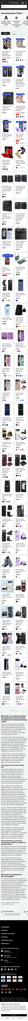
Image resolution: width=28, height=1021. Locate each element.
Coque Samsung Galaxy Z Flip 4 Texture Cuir (20, 496)
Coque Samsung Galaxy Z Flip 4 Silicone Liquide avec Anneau (20, 320)
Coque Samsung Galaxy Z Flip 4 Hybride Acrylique (6, 698)
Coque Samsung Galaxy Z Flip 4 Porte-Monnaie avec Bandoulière (7, 545)
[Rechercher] (3, 6)
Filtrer (5, 33)
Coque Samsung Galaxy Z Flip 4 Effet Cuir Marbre (20, 444)
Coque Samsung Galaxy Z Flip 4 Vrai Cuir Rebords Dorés (7, 419)
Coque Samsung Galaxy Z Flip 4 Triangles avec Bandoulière (6, 470)
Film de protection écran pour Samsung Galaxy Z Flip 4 (7, 135)
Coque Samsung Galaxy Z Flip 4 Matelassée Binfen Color (6, 648)
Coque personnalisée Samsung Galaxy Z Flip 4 (6, 269)
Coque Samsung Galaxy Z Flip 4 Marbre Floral (20, 370)
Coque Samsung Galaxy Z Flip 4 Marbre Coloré (6, 370)
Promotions (5, 927)
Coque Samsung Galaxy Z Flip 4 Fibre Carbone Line (20, 648)
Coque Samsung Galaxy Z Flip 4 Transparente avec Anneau (20, 674)
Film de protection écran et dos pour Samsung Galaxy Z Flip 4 (6, 81)
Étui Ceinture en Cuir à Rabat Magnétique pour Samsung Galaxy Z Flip (20, 188)
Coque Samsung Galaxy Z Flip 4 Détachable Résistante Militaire (6, 53)
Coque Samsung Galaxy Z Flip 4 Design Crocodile (20, 419)
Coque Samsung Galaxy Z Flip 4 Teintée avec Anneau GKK (20, 622)
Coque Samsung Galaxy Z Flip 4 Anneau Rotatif (20, 135)
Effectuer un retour (8, 933)
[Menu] (5, 3)
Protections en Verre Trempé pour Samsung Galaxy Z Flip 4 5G (7, 108)
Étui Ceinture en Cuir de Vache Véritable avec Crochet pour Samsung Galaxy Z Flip (7, 189)
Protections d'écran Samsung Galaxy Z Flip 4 (16, 24)
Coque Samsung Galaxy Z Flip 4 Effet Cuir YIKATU (7, 520)
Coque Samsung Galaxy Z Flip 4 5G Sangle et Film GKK (20, 596)
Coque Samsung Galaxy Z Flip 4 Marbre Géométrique (21, 345)
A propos (4, 937)
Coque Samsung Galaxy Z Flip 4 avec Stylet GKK (20, 571)
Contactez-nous (7, 940)
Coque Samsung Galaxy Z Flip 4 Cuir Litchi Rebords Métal (20, 162)
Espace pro (5, 943)
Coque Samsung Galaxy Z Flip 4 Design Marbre (6, 394)
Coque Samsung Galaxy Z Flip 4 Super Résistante (6, 295)
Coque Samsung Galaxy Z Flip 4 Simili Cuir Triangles (20, 470)
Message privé (8, 962)
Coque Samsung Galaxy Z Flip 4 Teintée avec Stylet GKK (6, 596)
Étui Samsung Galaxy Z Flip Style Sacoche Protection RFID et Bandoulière (20, 108)
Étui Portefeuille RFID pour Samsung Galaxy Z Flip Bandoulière (21, 53)
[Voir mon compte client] (22, 3)
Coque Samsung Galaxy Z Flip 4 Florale (20, 394)
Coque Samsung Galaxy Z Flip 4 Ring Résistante (20, 520)
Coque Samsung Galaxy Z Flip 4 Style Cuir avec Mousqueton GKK (7, 444)
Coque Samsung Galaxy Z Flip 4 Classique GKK (6, 571)
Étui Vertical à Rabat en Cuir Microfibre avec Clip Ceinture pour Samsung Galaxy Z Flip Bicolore (20, 217)
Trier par (13, 31)
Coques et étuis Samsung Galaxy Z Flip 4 (6, 23)
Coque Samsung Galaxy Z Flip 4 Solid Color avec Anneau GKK (20, 545)
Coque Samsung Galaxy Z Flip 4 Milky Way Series (20, 295)
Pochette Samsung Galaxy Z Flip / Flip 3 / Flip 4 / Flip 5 (20, 269)
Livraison (4, 930)
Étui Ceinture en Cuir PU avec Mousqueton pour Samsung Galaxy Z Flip (7, 216)
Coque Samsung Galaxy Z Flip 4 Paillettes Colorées (20, 698)
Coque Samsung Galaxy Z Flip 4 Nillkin (7, 318)
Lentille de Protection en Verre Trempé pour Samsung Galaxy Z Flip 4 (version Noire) (21, 244)
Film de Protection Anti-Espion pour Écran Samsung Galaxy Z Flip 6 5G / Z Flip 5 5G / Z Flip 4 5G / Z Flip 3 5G (20, 82)
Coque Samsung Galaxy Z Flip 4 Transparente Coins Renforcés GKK (7, 622)
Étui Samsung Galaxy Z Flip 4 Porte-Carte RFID (7, 496)
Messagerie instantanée (10, 957)
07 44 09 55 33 (8, 953)
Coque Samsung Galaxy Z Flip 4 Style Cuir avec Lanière (7, 345)
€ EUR (3, 985)
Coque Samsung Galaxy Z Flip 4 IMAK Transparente (7, 674)
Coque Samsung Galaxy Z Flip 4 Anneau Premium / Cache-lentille (6, 162)
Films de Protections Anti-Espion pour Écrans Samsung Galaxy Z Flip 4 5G (7, 243)
